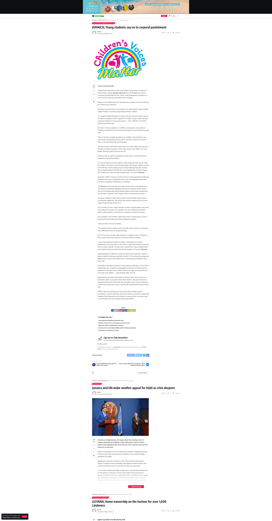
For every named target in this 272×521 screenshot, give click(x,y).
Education (95, 23)
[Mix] (129, 310)
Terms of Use (16, 517)
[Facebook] (112, 310)
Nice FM (99, 31)
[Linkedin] (120, 310)
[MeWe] (126, 310)
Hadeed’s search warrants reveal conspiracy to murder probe (114, 323)
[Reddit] (118, 310)
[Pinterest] (123, 310)
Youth (112, 23)
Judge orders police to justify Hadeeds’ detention (111, 325)
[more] (112, 16)
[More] (134, 310)
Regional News (104, 23)
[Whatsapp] (131, 310)
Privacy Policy (6, 517)
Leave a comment (142, 372)
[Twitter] (115, 310)
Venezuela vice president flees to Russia (109, 330)
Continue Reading (136, 486)
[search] (171, 16)
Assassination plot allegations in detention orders (111, 320)
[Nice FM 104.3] (100, 16)
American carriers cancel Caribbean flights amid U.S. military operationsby (117, 328)
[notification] (169, 16)
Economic (95, 497)
